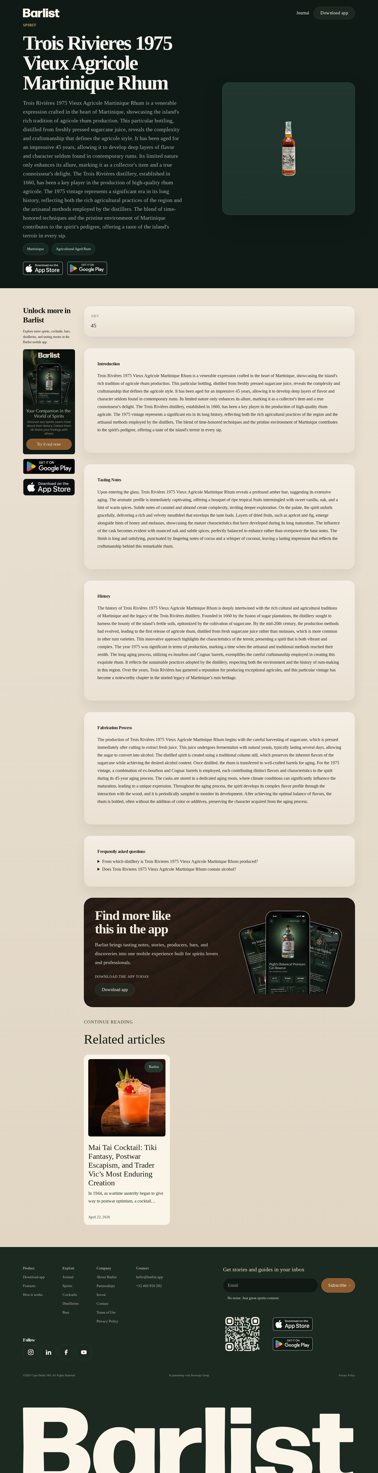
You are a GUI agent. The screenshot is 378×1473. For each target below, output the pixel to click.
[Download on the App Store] (43, 268)
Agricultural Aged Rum (73, 249)
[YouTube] (84, 1352)
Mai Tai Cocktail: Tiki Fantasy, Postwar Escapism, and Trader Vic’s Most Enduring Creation (122, 1165)
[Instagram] (30, 1352)
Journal (302, 12)
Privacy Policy (107, 1321)
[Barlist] (41, 13)
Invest (101, 1295)
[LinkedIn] (48, 1352)
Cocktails (70, 1295)
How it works (33, 1295)
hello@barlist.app (149, 1277)
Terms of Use (106, 1312)
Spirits (67, 1286)
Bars (66, 1312)
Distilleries (71, 1303)
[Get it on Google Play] (87, 268)
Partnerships (106, 1286)
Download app (334, 12)
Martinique (35, 249)
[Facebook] (66, 1352)
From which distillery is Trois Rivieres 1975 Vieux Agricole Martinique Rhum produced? (180, 861)
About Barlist (107, 1277)
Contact (102, 1303)
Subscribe (337, 1285)
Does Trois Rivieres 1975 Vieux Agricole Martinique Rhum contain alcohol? (169, 869)
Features (29, 1286)
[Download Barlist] (49, 401)
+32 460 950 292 (149, 1286)
